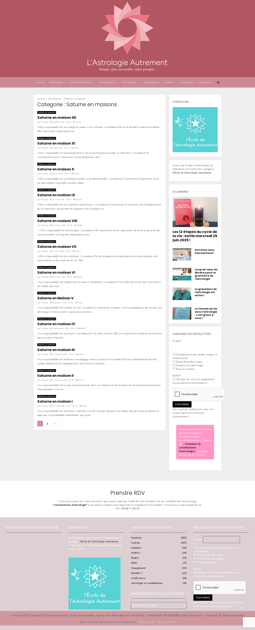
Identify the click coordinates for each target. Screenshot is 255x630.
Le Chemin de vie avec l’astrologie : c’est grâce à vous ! (206, 313)
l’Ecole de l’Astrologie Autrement (99, 541)
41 (73, 354)
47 (76, 406)
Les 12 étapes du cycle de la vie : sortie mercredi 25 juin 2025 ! (195, 235)
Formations (129, 82)
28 (68, 147)
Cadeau (135, 542)
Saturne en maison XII (56, 117)
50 (70, 122)
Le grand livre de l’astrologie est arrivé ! (206, 292)
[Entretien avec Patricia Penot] (182, 254)
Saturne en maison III (56, 349)
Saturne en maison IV (56, 323)
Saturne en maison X (55, 169)
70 (68, 173)
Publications (151, 82)
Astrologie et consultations (147, 583)
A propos (205, 82)
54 (70, 251)
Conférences (138, 578)
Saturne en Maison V (55, 298)
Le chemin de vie (80, 82)
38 (72, 380)
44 (71, 277)
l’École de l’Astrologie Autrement (192, 172)
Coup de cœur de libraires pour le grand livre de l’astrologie (206, 274)
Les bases (56, 82)
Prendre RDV (106, 82)
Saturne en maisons (46, 112)
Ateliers (135, 552)
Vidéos (168, 82)
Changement (138, 568)
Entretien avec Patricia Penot (205, 251)
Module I (136, 573)
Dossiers (186, 82)
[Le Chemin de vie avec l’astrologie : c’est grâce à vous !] (182, 313)
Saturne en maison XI (56, 143)
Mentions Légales (147, 622)
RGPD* (177, 375)
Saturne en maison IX (56, 195)
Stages (135, 557)
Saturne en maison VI (56, 272)
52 (72, 302)
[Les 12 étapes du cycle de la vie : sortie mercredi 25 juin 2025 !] (195, 212)
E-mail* (177, 340)
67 (75, 328)
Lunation (136, 547)
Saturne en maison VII (56, 246)
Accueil (40, 82)
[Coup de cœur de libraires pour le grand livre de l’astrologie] (182, 274)
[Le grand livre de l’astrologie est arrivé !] (182, 294)
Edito (134, 562)
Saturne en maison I (55, 401)
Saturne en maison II (55, 375)
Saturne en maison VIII (57, 220)
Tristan (44, 122)
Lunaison (136, 537)
